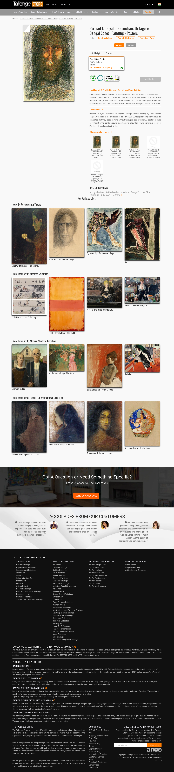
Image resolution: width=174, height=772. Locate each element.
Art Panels (57, 565)
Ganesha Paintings (60, 578)
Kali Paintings (58, 637)
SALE (158, 12)
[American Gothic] (29, 365)
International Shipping (98, 754)
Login (47, 4)
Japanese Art (58, 591)
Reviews (92, 741)
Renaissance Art (23, 594)
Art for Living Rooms (97, 565)
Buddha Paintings (60, 570)
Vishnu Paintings (59, 575)
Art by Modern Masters (117, 192)
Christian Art (58, 597)
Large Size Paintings (111, 12)
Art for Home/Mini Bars (99, 575)
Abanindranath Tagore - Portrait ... (100, 453)
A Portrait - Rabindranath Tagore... (63, 259)
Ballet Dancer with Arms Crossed (100, 389)
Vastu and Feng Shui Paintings (65, 639)
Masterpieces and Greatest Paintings (68, 610)
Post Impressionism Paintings (28, 591)
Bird (126, 262)
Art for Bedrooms (96, 567)
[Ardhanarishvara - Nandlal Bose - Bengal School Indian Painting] (142, 423)
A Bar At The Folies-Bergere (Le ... (100, 310)
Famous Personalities (62, 629)
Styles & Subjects (19, 12)
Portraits (116, 195)
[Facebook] (152, 750)
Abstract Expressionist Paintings (29, 599)
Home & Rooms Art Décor (60, 12)
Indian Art (105, 195)
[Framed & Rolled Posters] (41, 678)
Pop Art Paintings (23, 589)
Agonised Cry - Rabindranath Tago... (101, 253)
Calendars (148, 12)
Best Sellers (135, 12)
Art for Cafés (94, 583)
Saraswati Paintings (61, 583)
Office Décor (130, 565)
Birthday (128, 374)
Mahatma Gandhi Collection (64, 586)
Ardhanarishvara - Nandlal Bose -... (138, 448)
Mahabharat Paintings (62, 607)
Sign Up (53, 4)
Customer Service (96, 757)
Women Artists (59, 605)
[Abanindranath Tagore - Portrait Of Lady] (104, 426)
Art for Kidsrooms (96, 573)
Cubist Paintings (23, 565)
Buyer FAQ (93, 738)
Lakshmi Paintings (60, 581)
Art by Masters (81, 12)
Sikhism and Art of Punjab (63, 631)
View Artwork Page (147, 37)
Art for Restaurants (97, 578)
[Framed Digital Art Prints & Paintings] (54, 700)
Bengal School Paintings (63, 594)
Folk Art (19, 583)
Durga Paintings (59, 634)
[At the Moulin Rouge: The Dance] (66, 357)
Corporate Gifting (132, 567)
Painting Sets (58, 623)
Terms (91, 746)
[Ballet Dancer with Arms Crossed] (104, 366)
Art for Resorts (95, 581)
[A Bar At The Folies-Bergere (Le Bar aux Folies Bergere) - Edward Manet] (104, 292)
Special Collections (38, 12)
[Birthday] (142, 358)
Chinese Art (57, 599)
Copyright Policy (95, 749)
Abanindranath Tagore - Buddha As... (26, 454)
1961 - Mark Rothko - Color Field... (62, 333)
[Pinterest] (160, 750)
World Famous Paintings (63, 602)
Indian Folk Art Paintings (63, 615)
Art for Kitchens (95, 570)
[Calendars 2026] (30, 666)
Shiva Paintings (59, 573)
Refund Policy (94, 743)
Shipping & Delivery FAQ (99, 735)
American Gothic (18, 389)
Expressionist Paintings (26, 567)
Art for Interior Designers (135, 570)
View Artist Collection (126, 37)
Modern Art (21, 581)
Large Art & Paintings (61, 626)
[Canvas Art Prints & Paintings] (46, 688)
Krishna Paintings (60, 567)
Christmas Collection (61, 618)
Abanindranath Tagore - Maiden (61, 444)
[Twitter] (148, 750)
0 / (147, 4)
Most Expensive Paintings (63, 613)
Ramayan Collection (61, 621)
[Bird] (142, 234)
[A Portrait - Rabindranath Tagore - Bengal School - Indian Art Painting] (66, 232)
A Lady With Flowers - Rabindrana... (25, 266)
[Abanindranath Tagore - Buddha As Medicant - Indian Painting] (29, 426)
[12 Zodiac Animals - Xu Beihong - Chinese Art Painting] (29, 296)
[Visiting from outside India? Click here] (75, 647)
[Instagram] (156, 750)
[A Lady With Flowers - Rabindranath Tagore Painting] (29, 236)
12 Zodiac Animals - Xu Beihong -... (25, 317)
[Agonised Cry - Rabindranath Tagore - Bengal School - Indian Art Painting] (104, 229)
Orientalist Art (22, 586)
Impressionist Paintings (26, 570)
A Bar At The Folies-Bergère (136, 305)
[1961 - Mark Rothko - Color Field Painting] (66, 304)
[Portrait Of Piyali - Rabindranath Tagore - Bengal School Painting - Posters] (48, 63)
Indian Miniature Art (24, 578)
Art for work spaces (97, 586)
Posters (95, 12)
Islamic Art (20, 573)
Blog (125, 12)
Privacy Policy (94, 751)
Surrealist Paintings (24, 597)
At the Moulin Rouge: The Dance (61, 373)
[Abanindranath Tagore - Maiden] (66, 422)
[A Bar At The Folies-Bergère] (142, 290)
